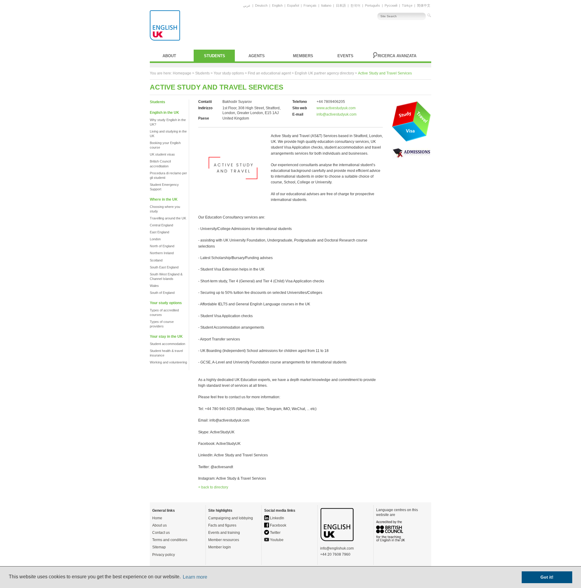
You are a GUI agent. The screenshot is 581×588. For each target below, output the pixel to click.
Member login (219, 547)
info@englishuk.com (337, 548)
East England (159, 232)
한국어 (355, 5)
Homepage (182, 73)
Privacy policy (163, 555)
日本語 (341, 5)
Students (214, 56)
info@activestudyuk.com (336, 114)
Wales (154, 285)
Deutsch (261, 5)
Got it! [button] (546, 577)
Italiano (326, 5)
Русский (391, 5)
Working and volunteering (168, 362)
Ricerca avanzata (397, 56)
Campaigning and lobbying (230, 518)
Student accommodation (167, 344)
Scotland (156, 260)
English (277, 5)
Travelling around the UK (168, 218)
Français (310, 5)
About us (159, 525)
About (169, 56)
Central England (161, 225)
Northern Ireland (162, 253)
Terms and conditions (169, 540)
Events (345, 56)
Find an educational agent (269, 73)
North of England (162, 246)
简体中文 (423, 5)
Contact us (161, 533)
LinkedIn (276, 518)
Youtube (276, 540)
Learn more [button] (195, 577)
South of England (162, 292)
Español (293, 5)
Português (372, 5)
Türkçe (407, 5)
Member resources (223, 540)
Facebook (277, 525)
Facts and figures (222, 525)
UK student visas (162, 154)
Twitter (275, 533)
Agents (256, 56)
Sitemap (159, 547)
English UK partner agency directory (324, 73)
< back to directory (213, 487)
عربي (247, 5)
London (155, 239)
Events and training (224, 533)
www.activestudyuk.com (336, 108)
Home (157, 518)
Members (303, 56)
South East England (164, 267)
